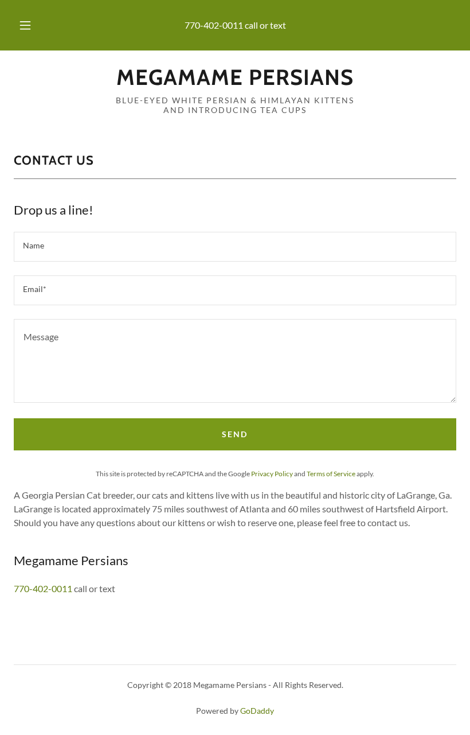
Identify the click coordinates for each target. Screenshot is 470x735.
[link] (235, 81)
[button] (33, 25)
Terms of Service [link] (331, 473)
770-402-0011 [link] (214, 25)
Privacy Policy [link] (272, 473)
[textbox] (235, 247)
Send (235, 434)
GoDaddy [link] (257, 710)
